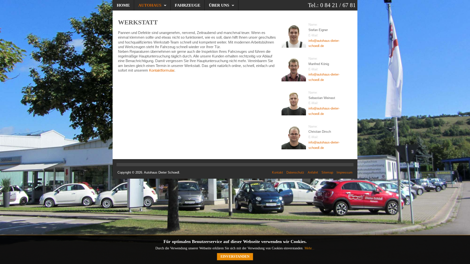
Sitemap (327, 172)
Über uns (219, 5)
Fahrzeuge (187, 5)
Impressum (344, 172)
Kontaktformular (161, 70)
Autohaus (149, 5)
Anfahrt (313, 172)
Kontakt (277, 172)
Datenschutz (295, 172)
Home (123, 5)
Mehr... (310, 248)
